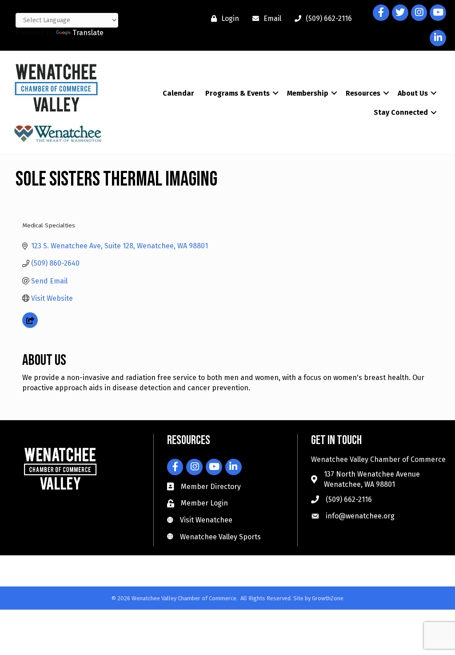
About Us (413, 93)
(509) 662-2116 (349, 499)
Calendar (178, 93)
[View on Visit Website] (30, 325)
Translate (88, 32)
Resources (363, 93)
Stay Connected (401, 112)
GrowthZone (327, 598)
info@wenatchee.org (360, 516)
